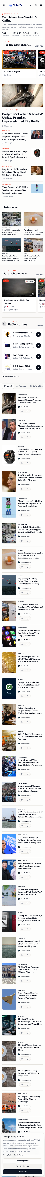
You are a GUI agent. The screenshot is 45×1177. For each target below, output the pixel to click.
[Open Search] (30, 4)
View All (39, 46)
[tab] (8, 386)
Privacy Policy (7, 1155)
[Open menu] (3, 5)
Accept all (22, 1172)
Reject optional (22, 1161)
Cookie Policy (18, 1155)
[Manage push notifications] (41, 4)
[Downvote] (27, 411)
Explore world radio (9, 376)
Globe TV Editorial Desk (26, 407)
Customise (24, 1166)
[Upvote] (22, 411)
